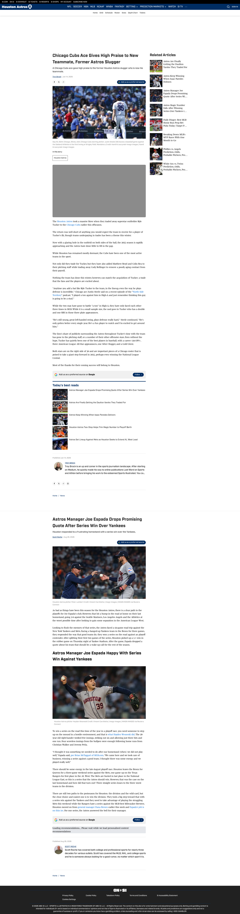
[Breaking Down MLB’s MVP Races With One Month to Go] (169, 139)
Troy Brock (57, 77)
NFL (69, 7)
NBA (86, 7)
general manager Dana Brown (93, 807)
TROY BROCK (70, 463)
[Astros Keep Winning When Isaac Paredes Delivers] (169, 81)
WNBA (109, 7)
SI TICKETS (32, 2)
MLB (92, 7)
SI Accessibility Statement (167, 896)
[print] (68, 483)
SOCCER (77, 7)
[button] (132, 7)
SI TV (180, 7)
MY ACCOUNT (66, 2)
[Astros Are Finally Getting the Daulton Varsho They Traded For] (169, 66)
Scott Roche (57, 537)
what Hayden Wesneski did (121, 734)
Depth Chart (133, 13)
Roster (117, 13)
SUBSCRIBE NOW (80, 2)
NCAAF (100, 7)
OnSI (101, 13)
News (62, 496)
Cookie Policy (91, 896)
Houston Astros (60, 158)
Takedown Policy (113, 896)
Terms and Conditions (138, 896)
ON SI (12, 2)
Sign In (235, 7)
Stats (124, 13)
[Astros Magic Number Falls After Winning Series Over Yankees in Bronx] (169, 110)
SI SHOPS (55, 2)
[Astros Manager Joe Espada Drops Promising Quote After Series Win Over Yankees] (169, 95)
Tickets (142, 13)
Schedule (109, 13)
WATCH (172, 7)
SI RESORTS (44, 2)
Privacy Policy (67, 896)
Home (95, 13)
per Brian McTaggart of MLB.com (87, 755)
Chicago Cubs (73, 225)
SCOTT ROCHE (70, 847)
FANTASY (119, 7)
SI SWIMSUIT (21, 2)
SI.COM (5, 2)
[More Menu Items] (186, 6)
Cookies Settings (69, 900)
